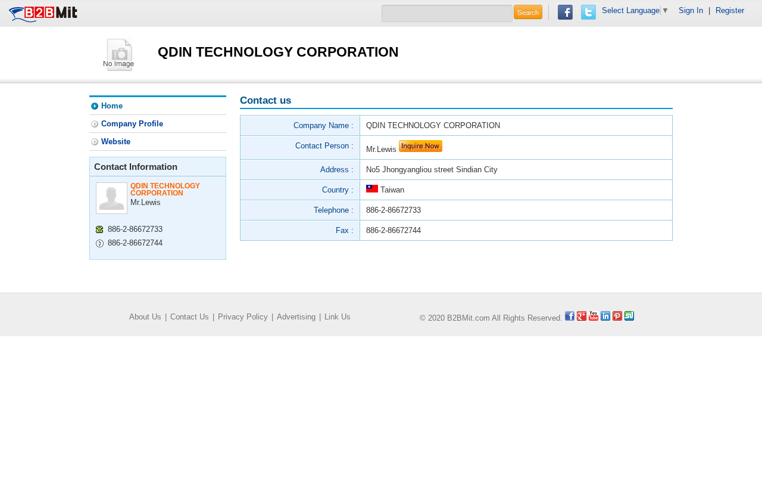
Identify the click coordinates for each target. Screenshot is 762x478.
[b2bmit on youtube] (593, 318)
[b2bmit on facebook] (569, 318)
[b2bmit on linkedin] (605, 318)
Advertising (296, 316)
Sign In (691, 10)
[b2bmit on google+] (581, 318)
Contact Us (189, 316)
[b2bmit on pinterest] (617, 318)
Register (730, 10)
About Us (145, 316)
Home (112, 105)
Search (528, 12)
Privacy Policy (243, 316)
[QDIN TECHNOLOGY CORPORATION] (119, 53)
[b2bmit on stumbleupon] (629, 318)
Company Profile (132, 123)
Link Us (337, 316)
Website (115, 141)
